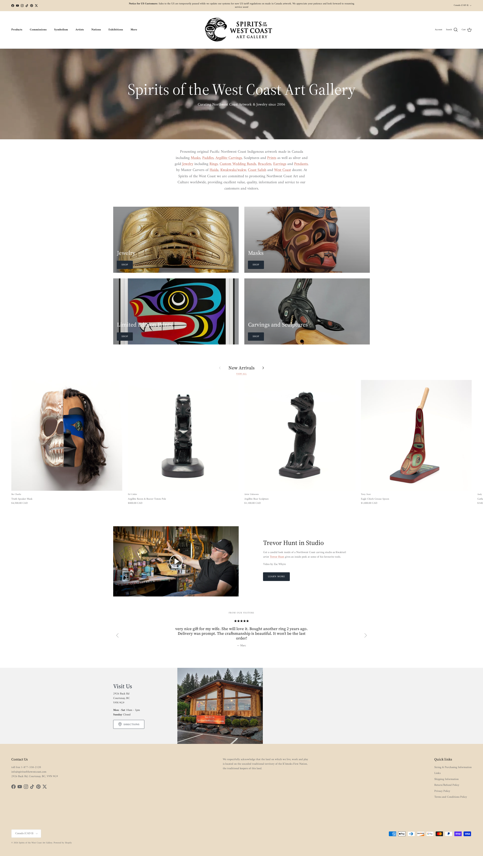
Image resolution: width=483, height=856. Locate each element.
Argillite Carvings (228, 158)
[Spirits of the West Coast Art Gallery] (241, 30)
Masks (195, 158)
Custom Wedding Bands (238, 164)
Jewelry (187, 164)
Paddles (208, 158)
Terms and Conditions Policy (450, 797)
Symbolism (61, 29)
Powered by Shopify (63, 843)
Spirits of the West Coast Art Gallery (35, 843)
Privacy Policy (442, 791)
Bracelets (264, 164)
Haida (214, 170)
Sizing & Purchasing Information (453, 767)
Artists (79, 29)
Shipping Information (446, 779)
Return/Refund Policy (446, 785)
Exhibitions (115, 29)
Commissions (38, 29)
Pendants (301, 164)
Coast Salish (257, 170)
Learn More (276, 576)
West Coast (282, 170)
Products (16, 29)
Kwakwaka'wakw (233, 170)
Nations (96, 29)
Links (437, 773)
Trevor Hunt (277, 556)
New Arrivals (241, 368)
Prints (271, 158)
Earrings (279, 164)
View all (241, 374)
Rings (213, 164)
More (134, 29)
